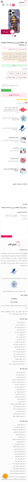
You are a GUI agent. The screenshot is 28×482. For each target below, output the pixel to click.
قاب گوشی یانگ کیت (20, 375)
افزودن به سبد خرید (6, 90)
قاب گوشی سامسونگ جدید (18, 344)
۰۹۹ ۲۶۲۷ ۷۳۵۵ (14, 302)
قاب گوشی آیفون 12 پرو (19, 392)
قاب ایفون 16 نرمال (20, 372)
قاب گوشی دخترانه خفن (19, 327)
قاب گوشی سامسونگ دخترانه (18, 463)
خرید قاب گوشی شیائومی (19, 347)
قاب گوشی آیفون (20, 322)
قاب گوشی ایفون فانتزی (19, 461)
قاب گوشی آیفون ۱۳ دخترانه (18, 351)
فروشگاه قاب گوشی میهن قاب (21, 253)
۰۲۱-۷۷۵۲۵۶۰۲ (14, 299)
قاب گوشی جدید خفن (19, 325)
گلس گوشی (15, 256)
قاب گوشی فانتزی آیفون (19, 427)
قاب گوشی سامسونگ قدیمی (18, 468)
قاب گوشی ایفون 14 (20, 389)
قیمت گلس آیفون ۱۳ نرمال (18, 406)
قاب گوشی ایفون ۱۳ (20, 349)
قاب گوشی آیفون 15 (20, 377)
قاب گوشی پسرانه (20, 330)
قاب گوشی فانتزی (20, 425)
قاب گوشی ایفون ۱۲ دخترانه (18, 409)
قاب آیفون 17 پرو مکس (19, 332)
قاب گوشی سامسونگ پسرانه (18, 416)
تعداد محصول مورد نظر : (12, 85)
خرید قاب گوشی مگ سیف (19, 354)
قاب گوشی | (19, 48)
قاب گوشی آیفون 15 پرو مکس (18, 379)
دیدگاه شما (24, 219)
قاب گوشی (20, 256)
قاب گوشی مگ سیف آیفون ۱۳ (18, 361)
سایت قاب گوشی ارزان (19, 394)
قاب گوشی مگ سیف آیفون (18, 356)
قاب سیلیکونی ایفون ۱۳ (19, 359)
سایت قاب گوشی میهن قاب (10, 477)
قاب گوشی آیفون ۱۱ (20, 442)
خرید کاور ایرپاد (21, 437)
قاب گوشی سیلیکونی (20, 434)
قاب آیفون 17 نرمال (20, 337)
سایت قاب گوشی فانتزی (19, 397)
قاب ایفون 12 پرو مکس (19, 384)
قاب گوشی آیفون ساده (19, 459)
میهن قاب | (24, 48)
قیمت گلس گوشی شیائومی (18, 414)
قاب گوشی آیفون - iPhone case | (9, 48)
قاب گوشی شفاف (20, 399)
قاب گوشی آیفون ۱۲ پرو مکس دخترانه (16, 364)
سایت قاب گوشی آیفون (19, 444)
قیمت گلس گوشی (20, 411)
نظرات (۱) (25, 204)
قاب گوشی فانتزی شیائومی (19, 432)
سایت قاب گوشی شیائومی (19, 449)
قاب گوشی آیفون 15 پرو (19, 387)
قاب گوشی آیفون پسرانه (19, 454)
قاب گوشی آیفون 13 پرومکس (18, 439)
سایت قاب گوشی (20, 339)
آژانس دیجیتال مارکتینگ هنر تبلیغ (8, 479)
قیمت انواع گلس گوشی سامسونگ (17, 404)
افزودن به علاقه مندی (21, 103)
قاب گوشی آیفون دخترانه (19, 451)
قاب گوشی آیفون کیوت (19, 456)
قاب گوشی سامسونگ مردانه (18, 466)
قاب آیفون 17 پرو (20, 335)
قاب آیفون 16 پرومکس (19, 342)
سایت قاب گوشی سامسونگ (18, 446)
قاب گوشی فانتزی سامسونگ (18, 429)
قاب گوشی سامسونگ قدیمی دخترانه (17, 473)
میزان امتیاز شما (23, 215)
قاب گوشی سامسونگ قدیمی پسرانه (17, 471)
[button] (15, 36)
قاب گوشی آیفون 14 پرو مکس (18, 382)
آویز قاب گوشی (21, 401)
